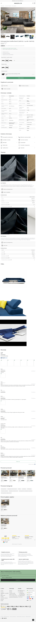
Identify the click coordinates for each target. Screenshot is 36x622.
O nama (2, 590)
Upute (28, 130)
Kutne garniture (11, 95)
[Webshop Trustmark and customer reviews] (14, 609)
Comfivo (28, 126)
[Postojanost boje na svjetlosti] (11, 206)
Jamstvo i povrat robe (12, 594)
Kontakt (2, 600)
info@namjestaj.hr (22, 595)
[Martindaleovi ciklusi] (8, 202)
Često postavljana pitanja (13, 595)
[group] (4, 363)
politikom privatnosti (9, 577)
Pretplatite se (18, 580)
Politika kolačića (28, 616)
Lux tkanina (3, 183)
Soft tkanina (3, 236)
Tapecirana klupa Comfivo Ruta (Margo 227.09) (12, 73)
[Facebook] (1, 618)
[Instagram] (3, 618)
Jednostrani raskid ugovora (13, 597)
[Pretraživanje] (33, 3)
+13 (33, 480)
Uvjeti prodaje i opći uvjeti (21, 616)
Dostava (10, 590)
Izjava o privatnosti (13, 616)
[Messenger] (6, 618)
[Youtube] (4, 618)
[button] (18, 1)
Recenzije (2, 599)
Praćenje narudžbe (12, 593)
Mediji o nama (3, 595)
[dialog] (10, 49)
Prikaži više (18, 461)
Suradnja (2, 596)
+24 (7, 480)
